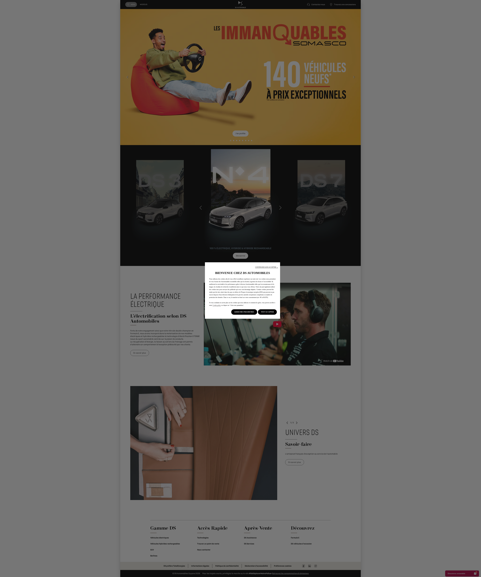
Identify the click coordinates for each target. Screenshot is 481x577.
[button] (266, 267)
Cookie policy (217, 305)
